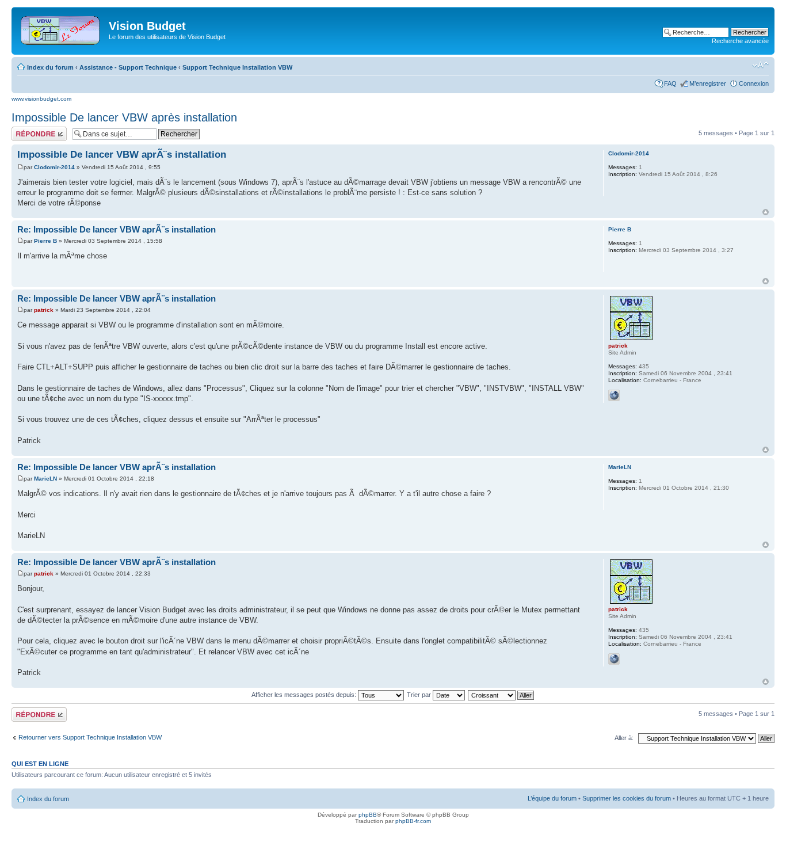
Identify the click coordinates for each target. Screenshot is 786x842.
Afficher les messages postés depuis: (304, 694)
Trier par (420, 694)
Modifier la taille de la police (760, 65)
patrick (44, 310)
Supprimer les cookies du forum (626, 798)
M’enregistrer (707, 83)
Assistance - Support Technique (128, 67)
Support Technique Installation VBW (237, 67)
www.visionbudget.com (41, 99)
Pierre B (45, 241)
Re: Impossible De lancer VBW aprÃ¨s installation (116, 229)
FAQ (670, 83)
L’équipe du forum (552, 798)
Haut (765, 212)
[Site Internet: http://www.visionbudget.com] (614, 395)
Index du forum (50, 67)
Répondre (25, 130)
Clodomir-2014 (54, 167)
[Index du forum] (61, 28)
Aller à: (624, 737)
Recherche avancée (740, 40)
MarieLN (45, 478)
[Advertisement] (408, 30)
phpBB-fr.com (413, 821)
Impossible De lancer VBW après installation (124, 117)
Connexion (754, 83)
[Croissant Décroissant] (501, 694)
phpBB (367, 814)
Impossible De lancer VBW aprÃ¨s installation (121, 154)
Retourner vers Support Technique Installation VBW (90, 737)
